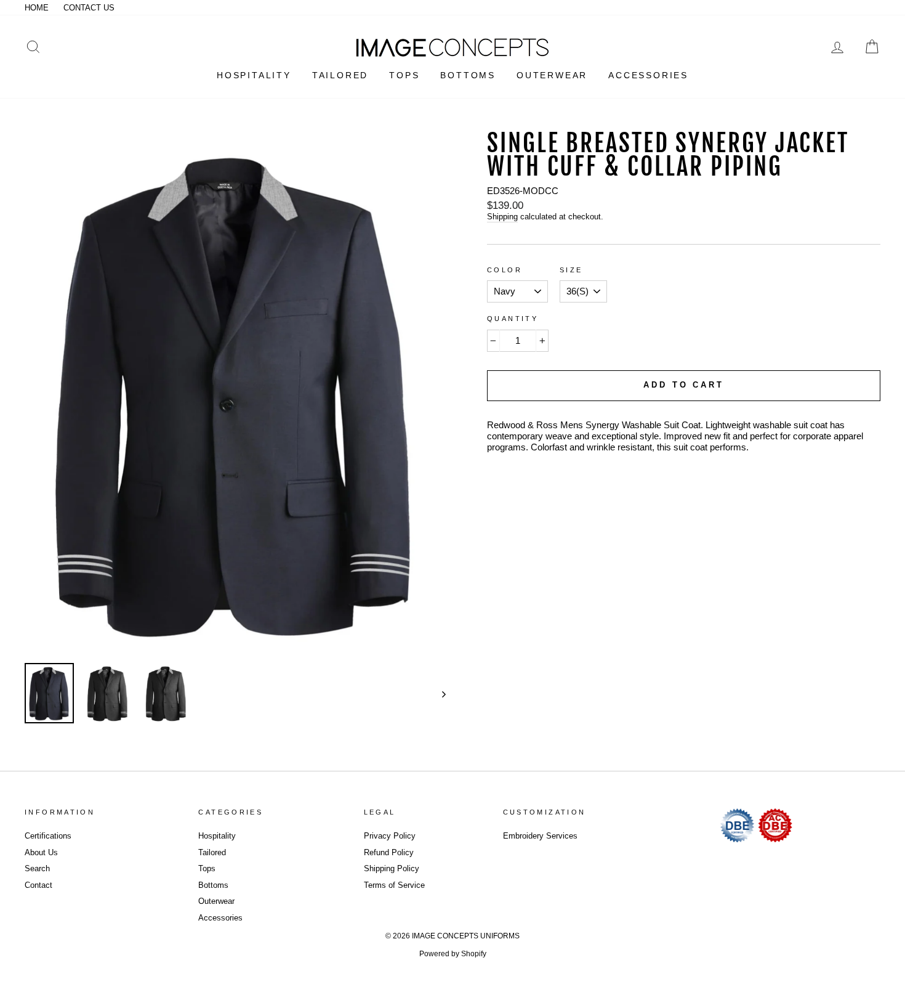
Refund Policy (389, 852)
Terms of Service (394, 885)
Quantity (512, 318)
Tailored (212, 852)
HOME (37, 7)
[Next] (438, 694)
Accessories (220, 917)
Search (37, 868)
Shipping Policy (391, 868)
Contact (38, 885)
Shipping (502, 216)
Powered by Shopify (452, 953)
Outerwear (216, 901)
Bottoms (213, 885)
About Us (41, 852)
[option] (235, 393)
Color (504, 270)
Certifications (48, 835)
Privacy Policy (390, 835)
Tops (206, 868)
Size (571, 270)
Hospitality (217, 835)
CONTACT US (89, 7)
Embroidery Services (540, 835)
